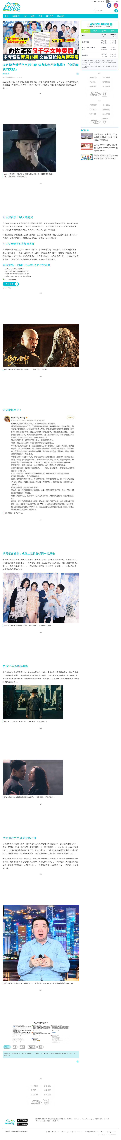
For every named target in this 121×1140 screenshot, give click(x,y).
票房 (40, 1047)
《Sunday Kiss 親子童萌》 (43, 1121)
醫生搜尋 (49, 16)
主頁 (6, 16)
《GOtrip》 (77, 1119)
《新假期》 (69, 1119)
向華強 (22, 1047)
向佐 (14, 1047)
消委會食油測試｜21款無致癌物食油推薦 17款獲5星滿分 (106, 157)
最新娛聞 (6, 74)
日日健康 (15, 16)
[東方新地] (31, 7)
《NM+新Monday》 (87, 1119)
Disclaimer (102, 1134)
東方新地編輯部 (8, 77)
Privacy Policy (112, 1134)
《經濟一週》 (56, 1121)
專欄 (40, 16)
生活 (25, 16)
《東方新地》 (98, 1119)
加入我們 (60, 16)
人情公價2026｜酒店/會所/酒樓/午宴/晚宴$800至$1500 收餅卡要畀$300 (106, 148)
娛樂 (33, 16)
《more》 (107, 1119)
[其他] (77, 74)
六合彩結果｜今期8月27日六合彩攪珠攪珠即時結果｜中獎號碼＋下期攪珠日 (106, 137)
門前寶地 (32, 1047)
